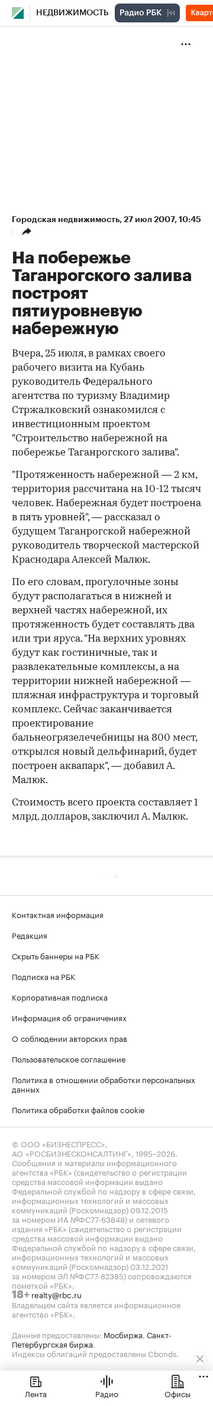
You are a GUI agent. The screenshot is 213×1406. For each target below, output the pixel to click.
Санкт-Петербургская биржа (92, 1338)
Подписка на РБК (43, 976)
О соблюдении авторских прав (69, 1038)
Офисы (177, 1393)
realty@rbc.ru (56, 1294)
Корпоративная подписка (60, 996)
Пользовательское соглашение (68, 1058)
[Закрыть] (200, 1359)
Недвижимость (72, 13)
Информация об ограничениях (69, 1017)
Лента (36, 1393)
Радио (106, 1393)
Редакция (29, 934)
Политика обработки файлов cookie (78, 1109)
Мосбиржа (123, 1334)
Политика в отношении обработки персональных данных (103, 1083)
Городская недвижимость (66, 219)
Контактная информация (58, 914)
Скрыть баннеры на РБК (55, 955)
